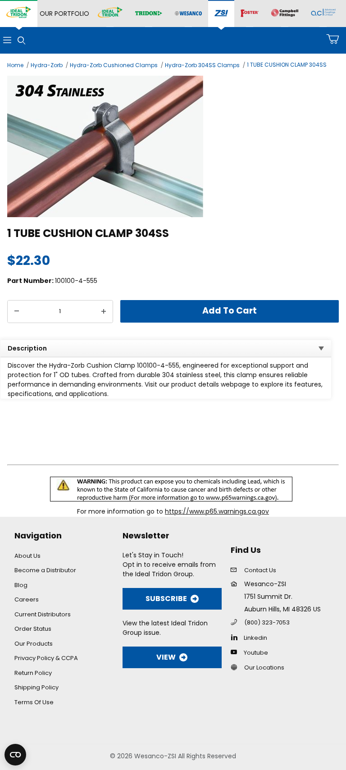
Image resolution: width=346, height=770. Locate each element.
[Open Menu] (7, 40)
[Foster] (250, 13)
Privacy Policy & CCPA (46, 658)
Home (15, 65)
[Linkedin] (236, 637)
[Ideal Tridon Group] (18, 13)
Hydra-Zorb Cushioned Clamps (114, 65)
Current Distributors (42, 614)
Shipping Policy (36, 687)
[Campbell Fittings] (284, 13)
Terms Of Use (34, 702)
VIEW (166, 657)
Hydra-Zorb (47, 65)
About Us (27, 555)
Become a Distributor (45, 570)
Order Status (32, 628)
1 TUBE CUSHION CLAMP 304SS (287, 64)
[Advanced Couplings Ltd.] (323, 13)
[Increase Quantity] (104, 312)
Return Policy (33, 673)
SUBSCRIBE (166, 598)
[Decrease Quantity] (17, 312)
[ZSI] (221, 13)
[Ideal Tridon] (110, 13)
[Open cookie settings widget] (15, 754)
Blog (20, 585)
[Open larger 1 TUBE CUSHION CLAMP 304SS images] (173, 146)
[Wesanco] (188, 13)
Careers (26, 599)
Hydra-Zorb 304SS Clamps (202, 65)
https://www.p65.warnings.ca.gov (217, 511)
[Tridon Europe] (148, 13)
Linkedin (255, 637)
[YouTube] (236, 652)
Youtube (256, 652)
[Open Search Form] (21, 40)
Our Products (33, 643)
